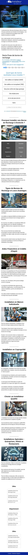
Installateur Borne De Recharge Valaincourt (13, 541)
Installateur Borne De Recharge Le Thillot (13, 514)
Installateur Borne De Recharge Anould (13, 524)
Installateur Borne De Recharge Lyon (13, 501)
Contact (9, 553)
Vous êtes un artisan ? (24, 111)
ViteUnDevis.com (19, 111)
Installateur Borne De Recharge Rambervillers (13, 536)
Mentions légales (16, 553)
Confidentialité (8, 111)
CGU (5, 111)
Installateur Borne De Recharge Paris (13, 491)
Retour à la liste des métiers (14, 107)
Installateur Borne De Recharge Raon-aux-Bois (13, 547)
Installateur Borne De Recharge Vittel (13, 519)
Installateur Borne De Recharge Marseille (13, 496)
